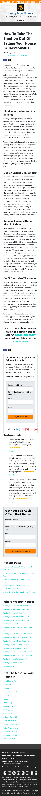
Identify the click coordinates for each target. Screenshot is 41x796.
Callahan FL (8, 713)
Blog (14, 758)
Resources (31, 755)
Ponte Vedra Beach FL (11, 724)
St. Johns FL (8, 710)
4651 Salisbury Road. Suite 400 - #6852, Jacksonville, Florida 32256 (16, 762)
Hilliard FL (7, 688)
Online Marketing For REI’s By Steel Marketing (19, 767)
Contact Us (23, 752)
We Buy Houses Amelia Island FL (15, 606)
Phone (11, 399)
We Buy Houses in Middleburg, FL (16, 641)
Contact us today (25, 335)
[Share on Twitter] (9, 60)
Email (11, 407)
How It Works (7, 755)
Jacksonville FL (9, 739)
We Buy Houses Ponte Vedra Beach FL (17, 652)
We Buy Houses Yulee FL (12, 666)
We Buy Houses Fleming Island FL (16, 620)
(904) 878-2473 (20, 341)
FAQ (14, 755)
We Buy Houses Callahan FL (13, 613)
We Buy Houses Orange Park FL (15, 648)
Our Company (21, 755)
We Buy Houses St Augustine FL (15, 659)
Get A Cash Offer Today (10, 752)
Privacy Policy (7, 758)
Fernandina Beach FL (11, 692)
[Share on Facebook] (5, 60)
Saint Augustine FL (10, 728)
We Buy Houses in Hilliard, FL (14, 624)
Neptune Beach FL (10, 731)
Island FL (6, 699)
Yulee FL (6, 695)
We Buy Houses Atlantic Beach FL (16, 609)
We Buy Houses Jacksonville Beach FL (17, 634)
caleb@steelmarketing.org (16, 55)
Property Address (15, 385)
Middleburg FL (8, 702)
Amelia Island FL (9, 721)
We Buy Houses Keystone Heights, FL (17, 637)
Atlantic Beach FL (10, 717)
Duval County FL (9, 681)
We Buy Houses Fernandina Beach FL (17, 616)
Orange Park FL (9, 706)
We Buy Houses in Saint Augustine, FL (17, 655)
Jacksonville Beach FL (11, 735)
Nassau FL (7, 684)
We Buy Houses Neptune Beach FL (16, 644)
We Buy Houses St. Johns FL (14, 662)
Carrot (33, 793)
